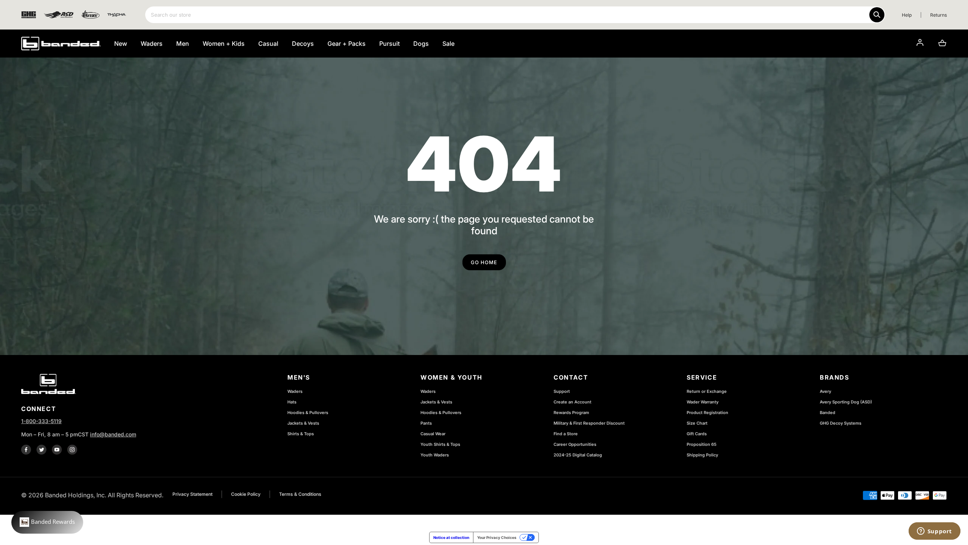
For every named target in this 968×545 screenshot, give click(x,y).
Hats (291, 402)
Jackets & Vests (303, 423)
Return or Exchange (707, 391)
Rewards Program (571, 412)
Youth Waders (434, 455)
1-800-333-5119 (41, 421)
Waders (294, 391)
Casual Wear (432, 433)
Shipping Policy (702, 455)
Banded (827, 412)
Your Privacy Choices (497, 537)
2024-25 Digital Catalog (578, 455)
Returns (938, 15)
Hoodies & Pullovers (307, 412)
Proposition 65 (702, 444)
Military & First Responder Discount (589, 423)
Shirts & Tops (300, 433)
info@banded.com (113, 434)
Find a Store (566, 433)
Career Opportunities (575, 444)
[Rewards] (47, 522)
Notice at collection (451, 537)
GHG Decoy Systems (840, 423)
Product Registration (707, 412)
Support (562, 391)
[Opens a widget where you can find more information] (934, 531)
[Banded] (61, 44)
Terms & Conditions (300, 494)
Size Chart (697, 423)
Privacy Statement (192, 494)
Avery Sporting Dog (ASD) (846, 402)
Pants (426, 423)
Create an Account (572, 402)
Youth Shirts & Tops (440, 444)
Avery (825, 391)
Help (907, 15)
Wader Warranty (702, 402)
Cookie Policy (246, 494)
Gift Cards (697, 433)
